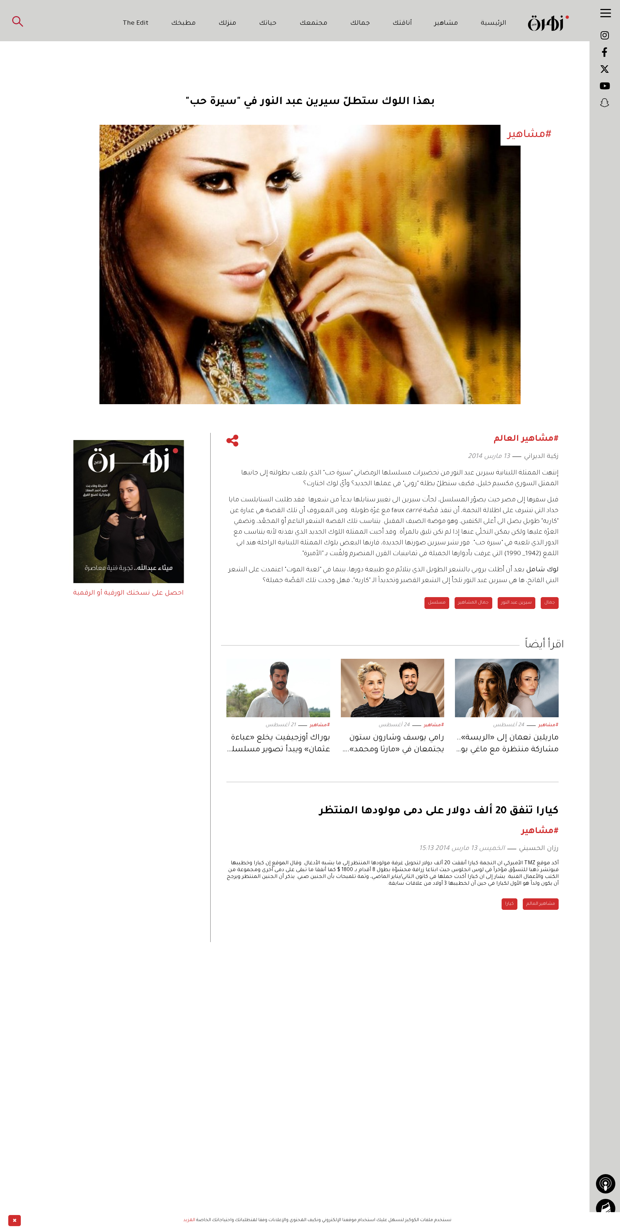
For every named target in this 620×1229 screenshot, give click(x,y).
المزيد (189, 1220)
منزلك (227, 23)
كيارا (509, 904)
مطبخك (183, 23)
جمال (549, 602)
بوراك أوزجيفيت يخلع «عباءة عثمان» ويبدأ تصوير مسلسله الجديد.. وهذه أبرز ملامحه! (278, 745)
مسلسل (437, 602)
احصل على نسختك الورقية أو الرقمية (128, 593)
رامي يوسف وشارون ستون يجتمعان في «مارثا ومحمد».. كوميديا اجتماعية (394, 745)
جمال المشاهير (473, 602)
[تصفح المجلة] (605, 1208)
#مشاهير (548, 725)
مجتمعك (314, 23)
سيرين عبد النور (516, 602)
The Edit (136, 23)
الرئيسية (493, 23)
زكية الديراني (541, 456)
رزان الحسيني (539, 848)
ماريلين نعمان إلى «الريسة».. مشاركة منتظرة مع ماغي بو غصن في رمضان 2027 (508, 745)
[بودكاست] (605, 1183)
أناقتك (402, 23)
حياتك (268, 23)
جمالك (360, 23)
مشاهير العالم (540, 904)
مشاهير (446, 23)
